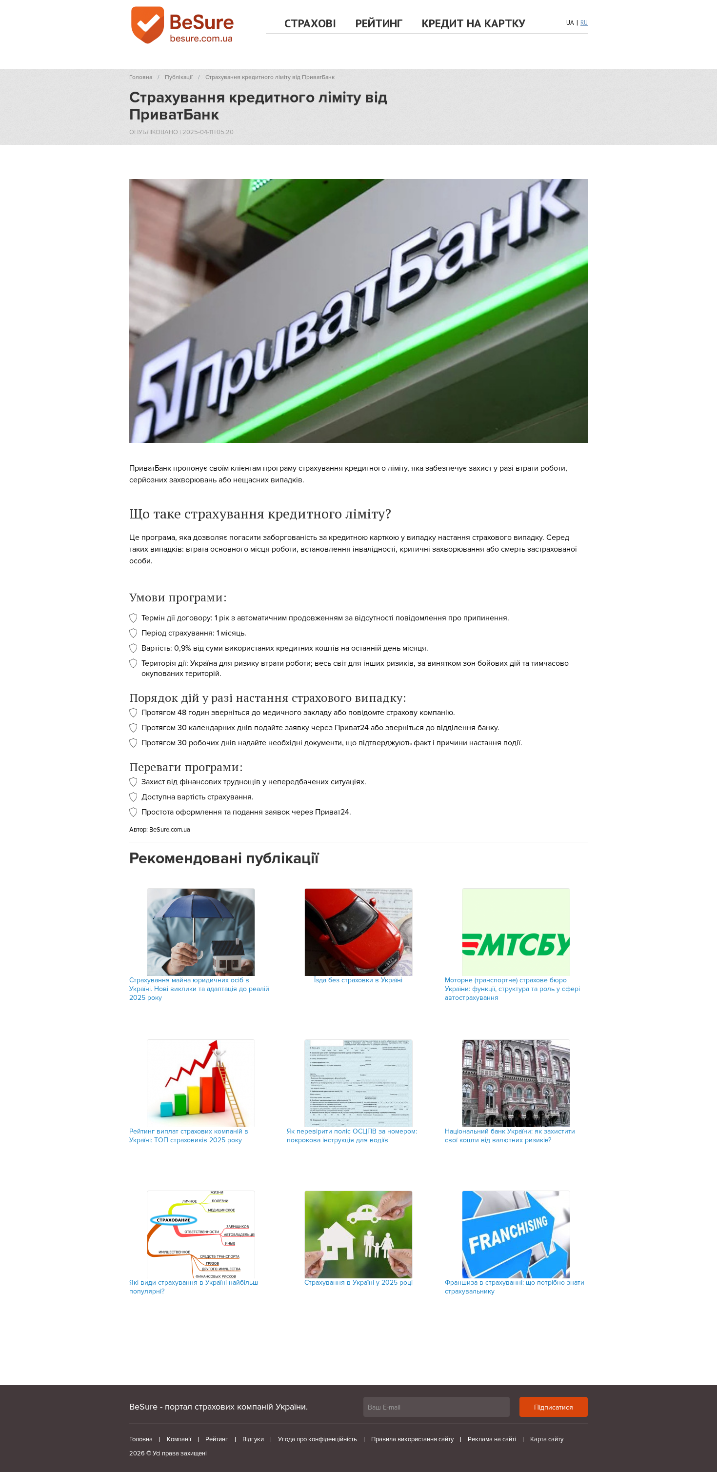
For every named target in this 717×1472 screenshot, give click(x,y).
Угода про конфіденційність (317, 1439)
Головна (141, 1439)
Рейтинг (379, 23)
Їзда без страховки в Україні (358, 980)
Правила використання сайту (412, 1439)
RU (584, 23)
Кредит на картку (473, 23)
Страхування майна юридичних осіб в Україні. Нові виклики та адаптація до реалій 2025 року (199, 989)
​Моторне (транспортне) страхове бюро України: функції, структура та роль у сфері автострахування (512, 989)
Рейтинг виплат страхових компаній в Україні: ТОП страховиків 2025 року (188, 1135)
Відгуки (253, 1439)
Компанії (179, 1439)
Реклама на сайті (492, 1439)
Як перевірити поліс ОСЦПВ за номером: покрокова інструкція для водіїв (352, 1135)
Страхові (310, 23)
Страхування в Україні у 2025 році (358, 1282)
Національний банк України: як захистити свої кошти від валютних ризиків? (510, 1135)
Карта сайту (546, 1439)
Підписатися (553, 1407)
